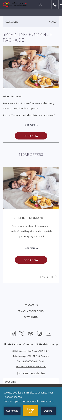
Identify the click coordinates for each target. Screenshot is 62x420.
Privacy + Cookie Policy (31, 311)
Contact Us (31, 305)
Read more (29, 247)
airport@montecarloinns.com (31, 366)
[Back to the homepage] (16, 4)
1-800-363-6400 (29, 361)
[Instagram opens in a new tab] (39, 333)
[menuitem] (31, 306)
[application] (31, 403)
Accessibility (31, 317)
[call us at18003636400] (55, 4)
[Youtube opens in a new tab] (48, 333)
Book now (31, 135)
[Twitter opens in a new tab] (21, 333)
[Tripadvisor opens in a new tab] (30, 333)
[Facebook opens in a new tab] (13, 333)
